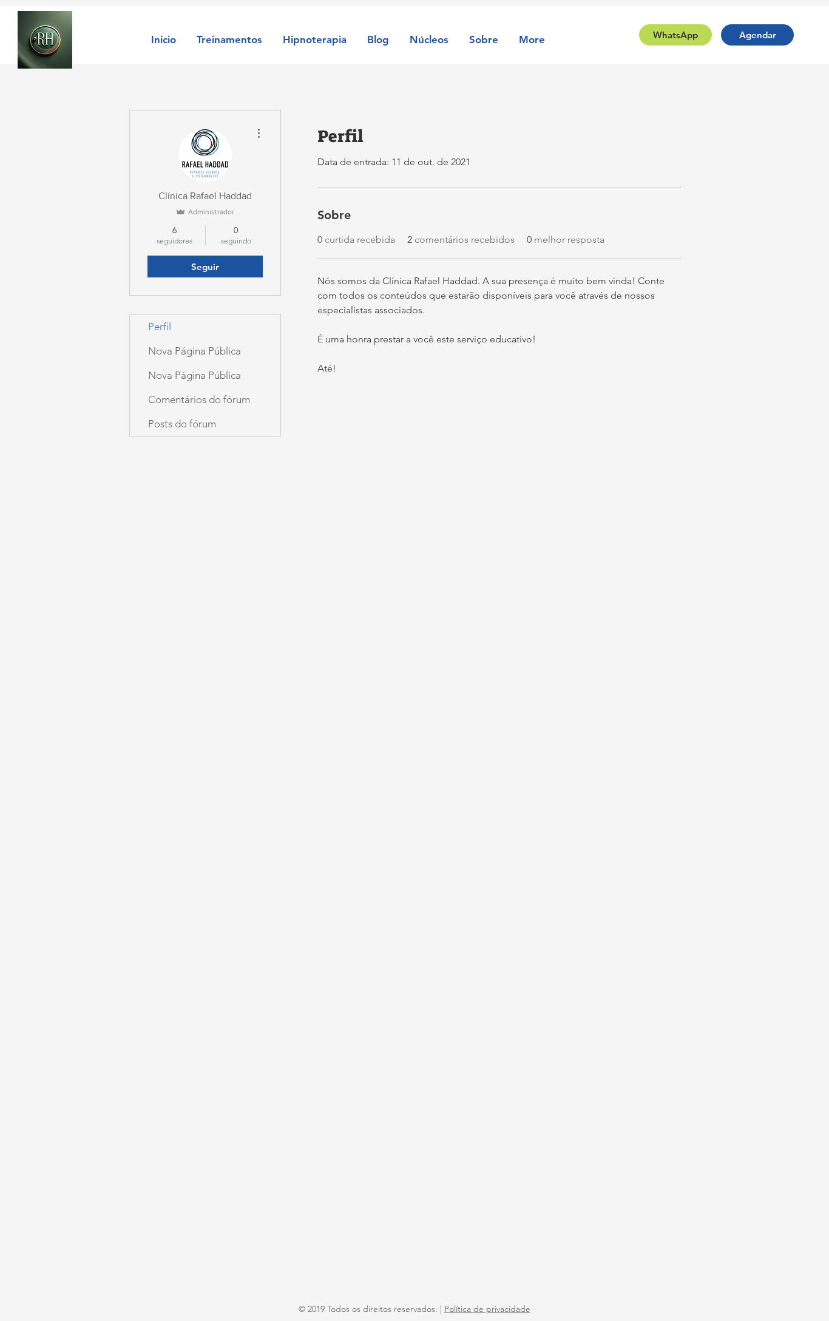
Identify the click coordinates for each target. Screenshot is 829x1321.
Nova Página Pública (194, 351)
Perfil (159, 327)
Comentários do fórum (199, 399)
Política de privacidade (487, 1308)
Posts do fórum (182, 424)
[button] (229, 39)
